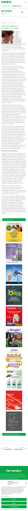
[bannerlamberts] (14, 232)
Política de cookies (7, 509)
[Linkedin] (10, 2)
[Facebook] (2, 2)
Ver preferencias (14, 506)
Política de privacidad (15, 509)
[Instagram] (7, 2)
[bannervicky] (14, 421)
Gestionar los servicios (5, 496)
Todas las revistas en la (11, 6)
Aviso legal (22, 509)
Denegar (14, 503)
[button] (26, 483)
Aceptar (14, 499)
